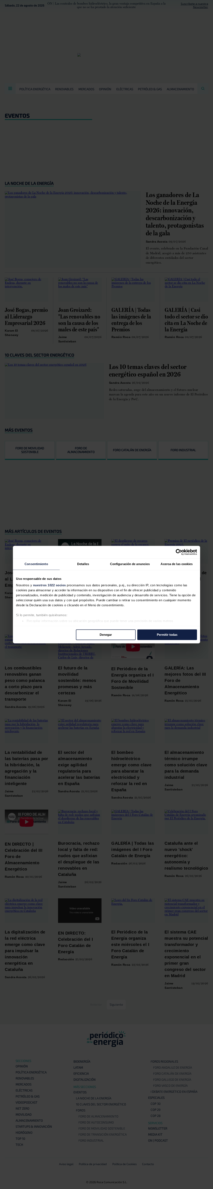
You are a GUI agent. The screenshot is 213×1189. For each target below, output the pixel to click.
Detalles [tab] (83, 564)
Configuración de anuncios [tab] (130, 564)
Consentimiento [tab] (36, 564)
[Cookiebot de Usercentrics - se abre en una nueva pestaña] (179, 552)
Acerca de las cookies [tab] (177, 564)
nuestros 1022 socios (49, 585)
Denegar (106, 634)
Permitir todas (167, 634)
